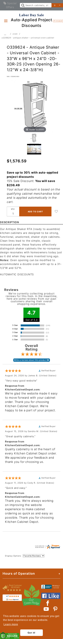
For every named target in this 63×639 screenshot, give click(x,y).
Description (9, 222)
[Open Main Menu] (6, 21)
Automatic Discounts (17, 274)
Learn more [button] (11, 624)
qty (13, 209)
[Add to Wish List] (56, 211)
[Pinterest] (55, 609)
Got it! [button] (32, 632)
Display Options (13, 556)
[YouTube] (46, 609)
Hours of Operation (19, 573)
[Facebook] (47, 603)
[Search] (22, 5)
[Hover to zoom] (35, 106)
